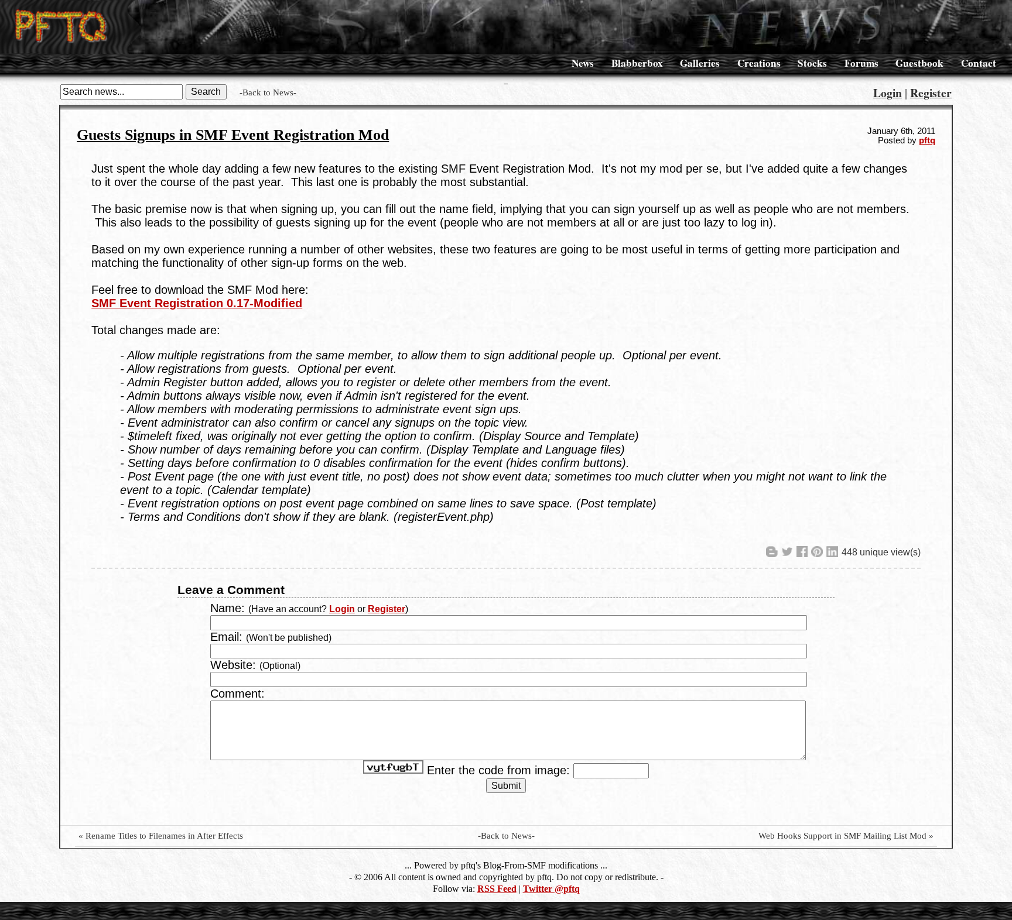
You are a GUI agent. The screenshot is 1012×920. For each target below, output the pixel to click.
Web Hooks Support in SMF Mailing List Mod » (846, 835)
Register (931, 92)
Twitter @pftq (551, 888)
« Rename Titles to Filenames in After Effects (160, 835)
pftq (927, 140)
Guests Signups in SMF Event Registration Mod (233, 134)
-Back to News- (268, 92)
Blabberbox (637, 63)
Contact (978, 63)
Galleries (700, 63)
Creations (759, 63)
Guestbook (919, 63)
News (583, 63)
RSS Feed (497, 888)
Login (887, 92)
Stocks (812, 63)
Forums (861, 63)
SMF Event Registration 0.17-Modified (196, 303)
